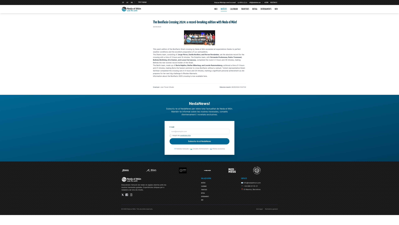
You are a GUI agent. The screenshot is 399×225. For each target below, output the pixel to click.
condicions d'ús (185, 135)
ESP (123, 2)
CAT (127, 2)
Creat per (156, 87)
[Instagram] (131, 195)
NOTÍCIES (224, 9)
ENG (132, 2)
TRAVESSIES (245, 9)
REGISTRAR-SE (273, 2)
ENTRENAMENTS (266, 9)
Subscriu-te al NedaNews (199, 141)
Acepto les (181, 135)
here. (205, 76)
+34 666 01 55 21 (242, 2)
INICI (215, 9)
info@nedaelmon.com (255, 2)
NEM (276, 9)
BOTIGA (254, 9)
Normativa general (271, 209)
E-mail (172, 127)
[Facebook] (127, 195)
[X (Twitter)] (122, 195)
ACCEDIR (266, 2)
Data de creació (225, 87)
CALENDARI (234, 9)
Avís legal (259, 209)
